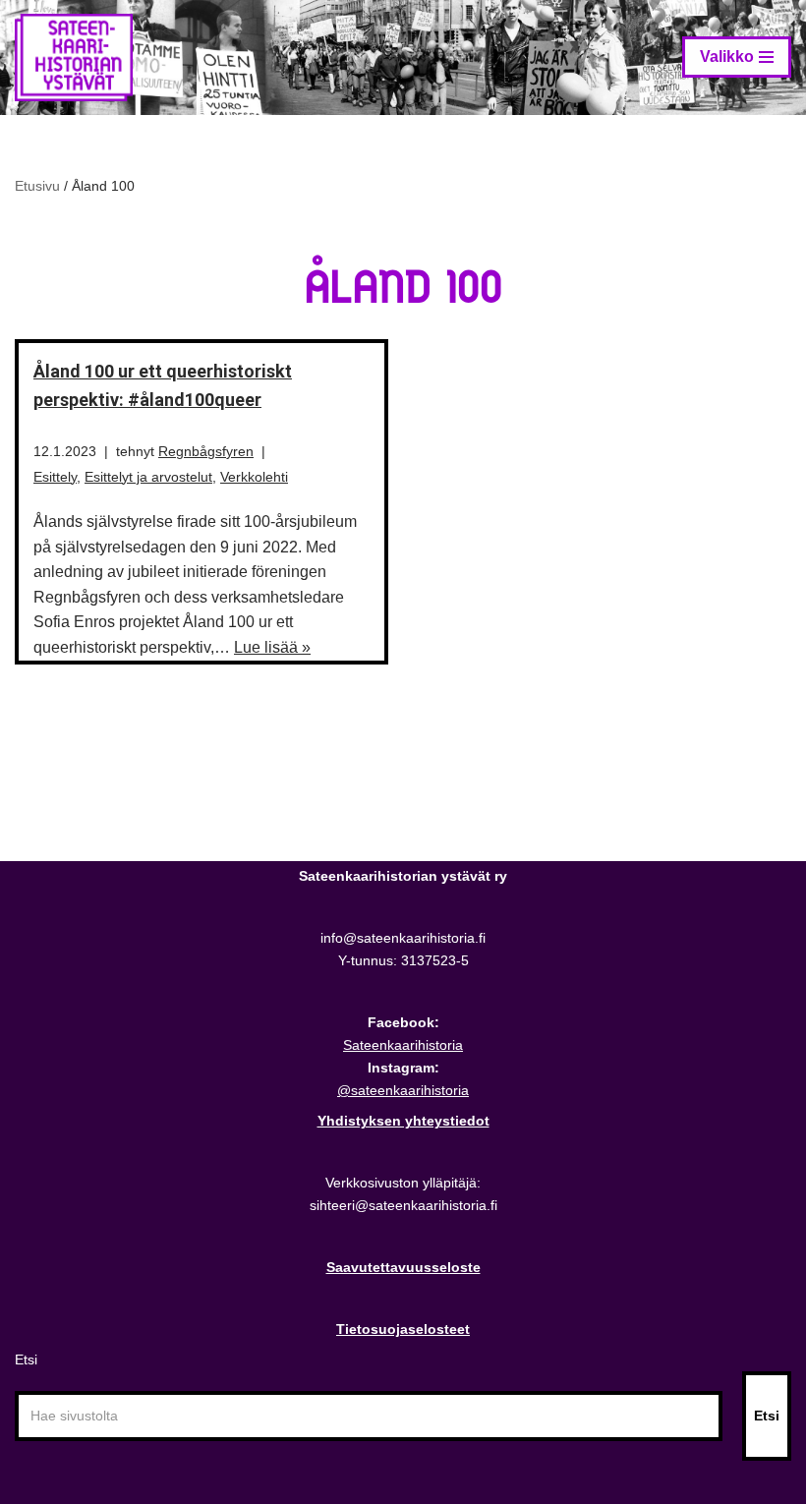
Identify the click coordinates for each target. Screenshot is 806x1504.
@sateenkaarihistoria (403, 1090)
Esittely (55, 477)
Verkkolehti (254, 477)
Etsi (26, 1359)
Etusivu (37, 186)
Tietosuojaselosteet (403, 1329)
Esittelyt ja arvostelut (148, 477)
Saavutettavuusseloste (403, 1267)
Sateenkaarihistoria (403, 1045)
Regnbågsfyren (206, 451)
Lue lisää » (272, 647)
